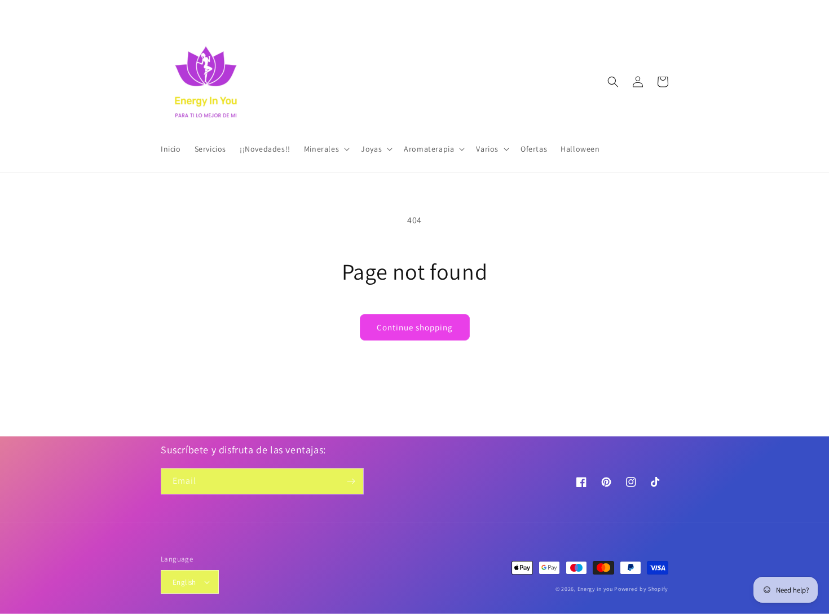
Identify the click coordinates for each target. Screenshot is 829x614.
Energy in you (595, 589)
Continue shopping (415, 327)
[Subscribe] (350, 481)
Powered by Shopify (641, 589)
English (184, 582)
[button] (325, 149)
